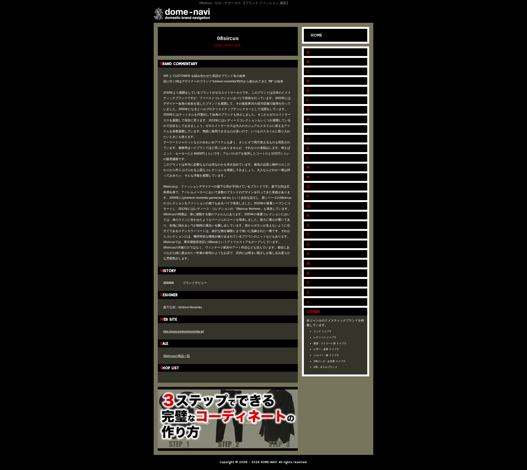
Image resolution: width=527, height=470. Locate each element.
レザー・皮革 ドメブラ (326, 349)
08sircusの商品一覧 (176, 355)
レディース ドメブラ (325, 337)
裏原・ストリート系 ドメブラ (329, 343)
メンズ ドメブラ (322, 331)
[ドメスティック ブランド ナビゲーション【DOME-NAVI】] (182, 16)
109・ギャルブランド (325, 367)
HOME (316, 35)
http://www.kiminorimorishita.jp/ (183, 331)
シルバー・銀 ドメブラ (326, 355)
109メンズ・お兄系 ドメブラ (329, 361)
